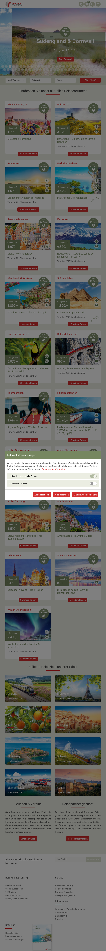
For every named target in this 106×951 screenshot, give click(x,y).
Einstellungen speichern (85, 494)
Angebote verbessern (19, 483)
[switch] (93, 483)
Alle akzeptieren (42, 494)
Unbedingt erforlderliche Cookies (24, 476)
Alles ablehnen (62, 494)
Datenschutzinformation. (54, 469)
